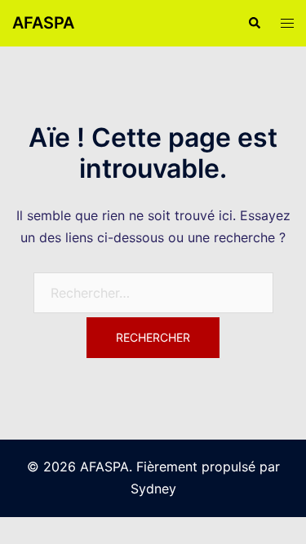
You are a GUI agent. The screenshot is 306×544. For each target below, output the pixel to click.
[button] (253, 22)
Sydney (153, 488)
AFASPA (43, 23)
